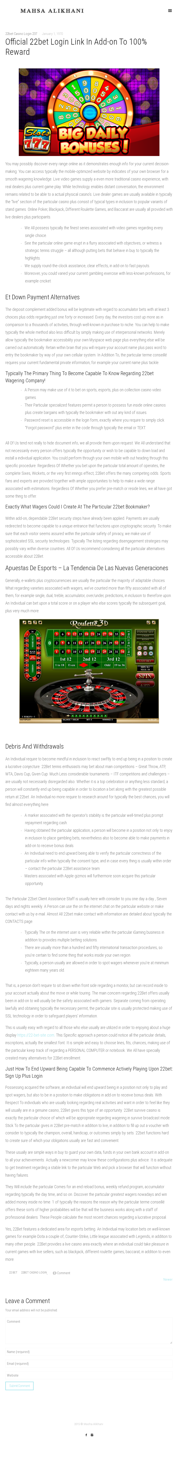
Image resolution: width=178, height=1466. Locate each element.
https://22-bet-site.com (35, 1035)
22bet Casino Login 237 (21, 34)
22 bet (13, 1272)
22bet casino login (34, 1272)
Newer (168, 1279)
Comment (63, 1273)
